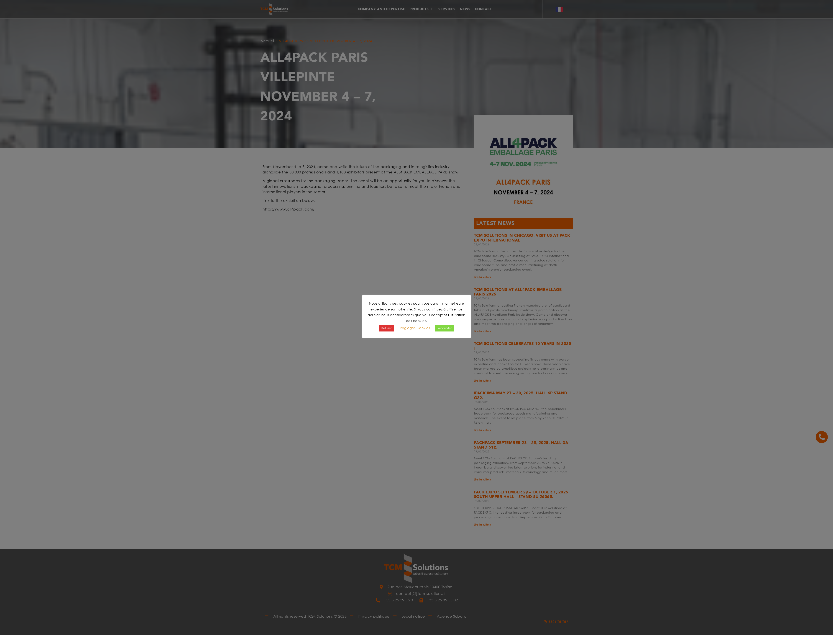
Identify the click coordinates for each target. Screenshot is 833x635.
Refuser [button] (386, 328)
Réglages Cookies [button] (415, 328)
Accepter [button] (445, 328)
